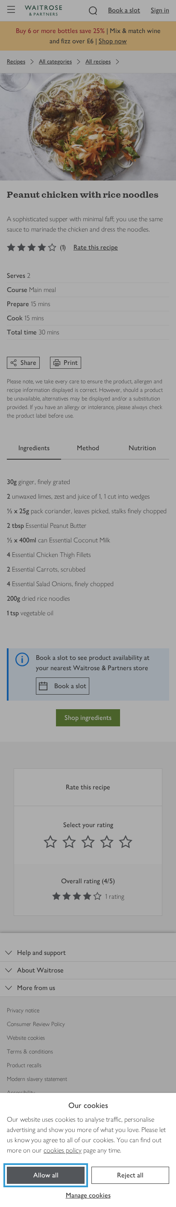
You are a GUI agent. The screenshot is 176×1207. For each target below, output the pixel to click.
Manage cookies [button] (88, 1195)
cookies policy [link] (63, 1150)
